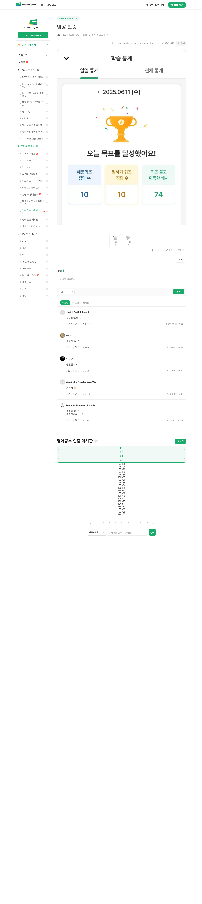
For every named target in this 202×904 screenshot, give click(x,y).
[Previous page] (90, 522)
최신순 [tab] (75, 302)
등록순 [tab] (86, 302)
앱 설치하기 (177, 4)
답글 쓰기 (87, 324)
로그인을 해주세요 (33, 35)
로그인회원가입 (155, 4)
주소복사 (181, 43)
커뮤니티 (51, 4)
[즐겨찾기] (96, 441)
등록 (179, 291)
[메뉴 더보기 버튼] (185, 25)
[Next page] (153, 522)
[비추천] (76, 324)
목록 (180, 259)
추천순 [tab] (65, 302)
